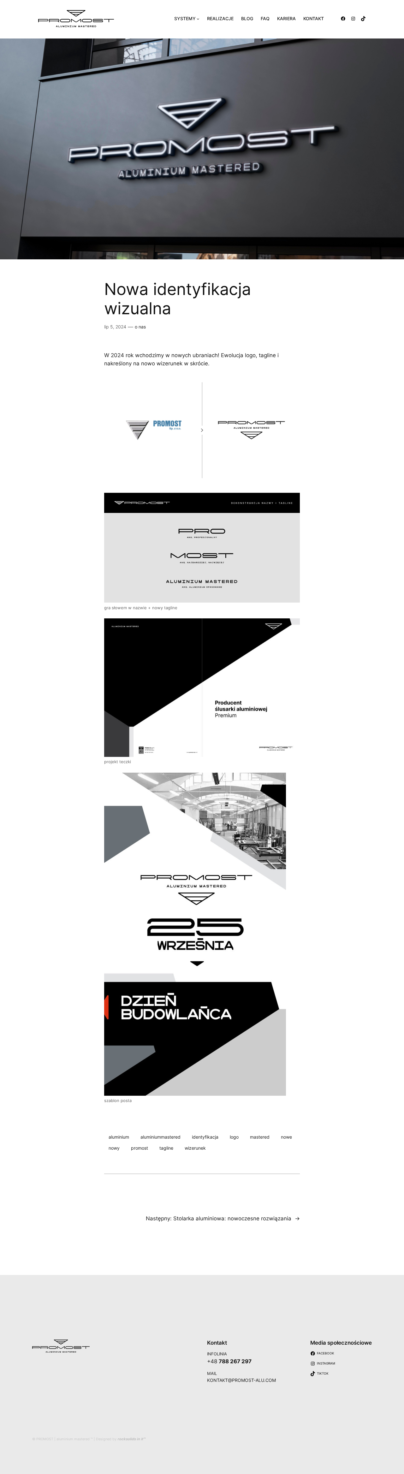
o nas (140, 326)
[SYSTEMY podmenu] (198, 18)
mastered (260, 1137)
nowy (114, 1148)
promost (139, 1148)
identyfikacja (205, 1137)
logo (234, 1137)
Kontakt (217, 1343)
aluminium (119, 1137)
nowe (286, 1137)
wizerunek (195, 1148)
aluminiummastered (160, 1137)
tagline (166, 1148)
